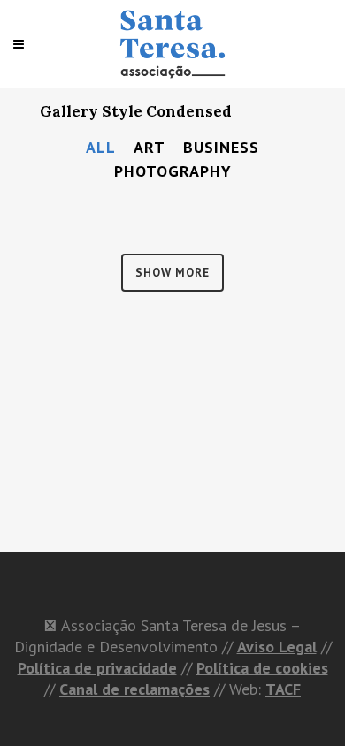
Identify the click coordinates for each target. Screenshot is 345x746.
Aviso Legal (277, 646)
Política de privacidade (97, 668)
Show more (172, 272)
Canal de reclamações (134, 689)
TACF (283, 689)
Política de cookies (262, 668)
